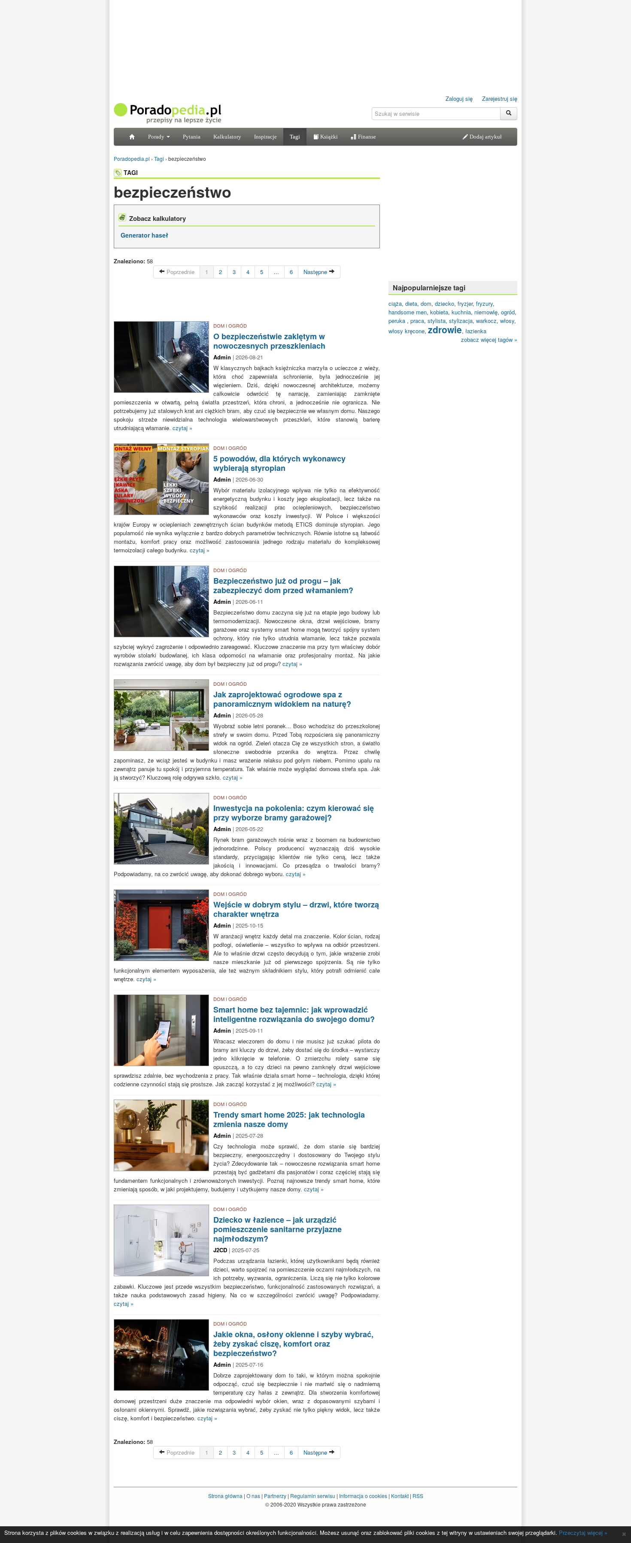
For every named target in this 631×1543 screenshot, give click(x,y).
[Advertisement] (246, 302)
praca (417, 320)
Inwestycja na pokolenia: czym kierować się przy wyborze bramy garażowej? (293, 812)
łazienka (475, 331)
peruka (397, 320)
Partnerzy (275, 1495)
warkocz (486, 320)
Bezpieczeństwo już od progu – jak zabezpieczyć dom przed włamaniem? (283, 585)
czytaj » (182, 428)
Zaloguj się (459, 98)
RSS (418, 1495)
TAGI (131, 172)
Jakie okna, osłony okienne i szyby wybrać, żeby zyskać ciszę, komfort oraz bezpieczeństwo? (293, 1344)
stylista (437, 320)
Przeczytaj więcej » (583, 1532)
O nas (253, 1495)
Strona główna (225, 1495)
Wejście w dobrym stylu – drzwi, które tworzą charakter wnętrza (296, 909)
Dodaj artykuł (485, 136)
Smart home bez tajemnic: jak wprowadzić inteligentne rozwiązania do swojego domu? (294, 1014)
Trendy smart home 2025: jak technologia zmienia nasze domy (289, 1119)
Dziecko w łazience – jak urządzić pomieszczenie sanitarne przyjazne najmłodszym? (277, 1229)
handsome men (407, 312)
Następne (316, 272)
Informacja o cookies (363, 1495)
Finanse (366, 136)
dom (426, 303)
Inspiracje (265, 136)
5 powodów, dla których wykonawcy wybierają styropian (279, 463)
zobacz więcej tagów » (489, 339)
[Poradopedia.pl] (167, 112)
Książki (328, 136)
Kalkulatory (227, 136)
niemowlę (486, 312)
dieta (411, 303)
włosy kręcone (406, 331)
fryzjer (465, 303)
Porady (157, 136)
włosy (507, 320)
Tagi (295, 136)
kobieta (439, 312)
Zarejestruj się (499, 98)
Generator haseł (144, 235)
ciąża (395, 303)
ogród (508, 312)
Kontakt (400, 1495)
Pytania (191, 136)
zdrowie (445, 329)
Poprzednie (179, 272)
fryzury (484, 303)
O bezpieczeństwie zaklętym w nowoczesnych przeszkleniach (269, 341)
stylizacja (461, 320)
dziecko (444, 303)
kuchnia (461, 312)
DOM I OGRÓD (230, 325)
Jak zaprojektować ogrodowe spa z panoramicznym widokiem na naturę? (282, 699)
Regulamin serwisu (312, 1495)
